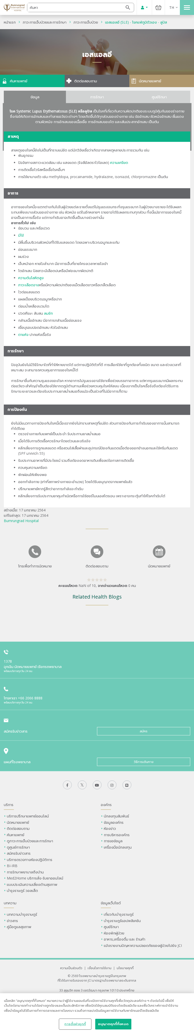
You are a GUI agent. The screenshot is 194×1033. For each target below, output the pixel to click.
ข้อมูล (35, 96)
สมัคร (144, 731)
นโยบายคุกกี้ (125, 968)
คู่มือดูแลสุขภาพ (19, 926)
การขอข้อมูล (113, 840)
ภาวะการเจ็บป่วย (86, 22)
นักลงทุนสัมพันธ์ (116, 816)
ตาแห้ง (23, 334)
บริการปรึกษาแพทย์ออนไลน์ (28, 816)
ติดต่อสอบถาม (18, 828)
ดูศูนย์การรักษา (18, 847)
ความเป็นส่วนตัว (71, 968)
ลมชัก (48, 313)
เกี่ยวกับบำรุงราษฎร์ (119, 914)
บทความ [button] (10, 903)
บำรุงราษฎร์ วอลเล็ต (22, 890)
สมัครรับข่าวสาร (19, 853)
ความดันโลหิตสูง (31, 277)
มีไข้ (21, 235)
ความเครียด (119, 162)
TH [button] (171, 7)
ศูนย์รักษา (159, 96)
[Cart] (158, 7)
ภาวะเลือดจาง (28, 284)
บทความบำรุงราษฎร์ (22, 914)
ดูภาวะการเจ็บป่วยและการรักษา (30, 840)
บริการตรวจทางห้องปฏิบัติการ (29, 859)
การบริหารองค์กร (117, 834)
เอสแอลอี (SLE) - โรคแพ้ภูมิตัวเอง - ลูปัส (136, 22)
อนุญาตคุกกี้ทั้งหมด (113, 1024)
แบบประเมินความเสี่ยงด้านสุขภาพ (32, 884)
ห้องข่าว (110, 828)
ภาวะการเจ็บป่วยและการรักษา (44, 22)
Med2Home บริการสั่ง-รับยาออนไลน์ (35, 878)
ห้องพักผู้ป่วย (114, 933)
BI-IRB (12, 865)
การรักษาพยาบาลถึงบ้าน (26, 872)
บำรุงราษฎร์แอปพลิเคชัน (122, 920)
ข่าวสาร (12, 920)
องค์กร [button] (106, 804)
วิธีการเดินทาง (144, 762)
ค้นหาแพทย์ (15, 834)
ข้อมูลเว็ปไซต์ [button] (111, 903)
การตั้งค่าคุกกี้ (75, 1024)
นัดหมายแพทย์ (18, 822)
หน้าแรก (10, 22)
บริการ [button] (8, 804)
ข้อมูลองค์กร (114, 822)
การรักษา (97, 96)
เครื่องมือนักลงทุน (118, 847)
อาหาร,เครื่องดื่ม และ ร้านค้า (124, 939)
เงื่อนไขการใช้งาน (99, 968)
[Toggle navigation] (187, 7)
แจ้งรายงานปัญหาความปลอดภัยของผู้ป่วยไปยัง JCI (143, 945)
